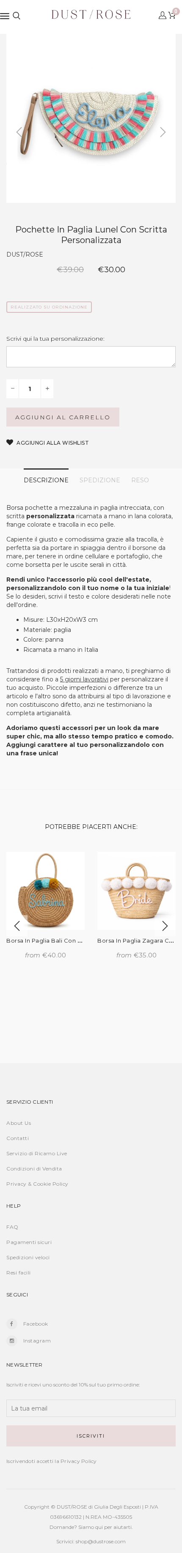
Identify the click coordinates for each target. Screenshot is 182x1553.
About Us (18, 1123)
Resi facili (18, 1272)
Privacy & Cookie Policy (37, 1184)
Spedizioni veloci (28, 1257)
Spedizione (100, 480)
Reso (140, 480)
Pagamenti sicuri (29, 1242)
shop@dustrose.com (101, 1541)
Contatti (17, 1138)
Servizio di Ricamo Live (36, 1153)
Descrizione (46, 480)
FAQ (12, 1227)
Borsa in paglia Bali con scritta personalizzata (74, 940)
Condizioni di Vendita (34, 1168)
